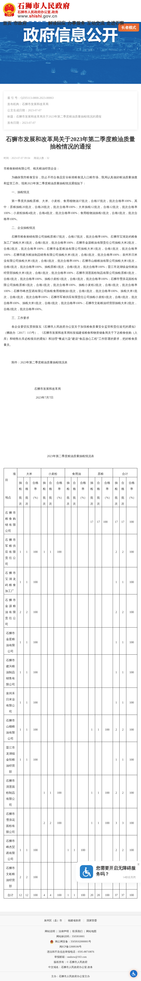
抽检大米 (121, 303)
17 (57, 236)
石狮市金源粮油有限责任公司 (10, 612)
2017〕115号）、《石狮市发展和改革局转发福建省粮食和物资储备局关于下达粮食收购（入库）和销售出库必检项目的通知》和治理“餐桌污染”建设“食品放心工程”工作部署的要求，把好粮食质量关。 (70, 338)
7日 (51, 397)
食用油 (76, 473)
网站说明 (50, 931)
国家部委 (92, 920)
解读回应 (57, 23)
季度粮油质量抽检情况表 (51, 362)
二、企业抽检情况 (23, 227)
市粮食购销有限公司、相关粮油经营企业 (30, 168)
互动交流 (96, 23)
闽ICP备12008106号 (70, 946)
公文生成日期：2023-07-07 (24, 110)
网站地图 (91, 931)
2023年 (40, 397)
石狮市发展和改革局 (47, 388)
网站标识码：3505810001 (70, 936)
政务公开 (37, 23)
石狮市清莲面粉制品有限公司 (10, 792)
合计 (125, 473)
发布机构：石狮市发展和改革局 (27, 104)
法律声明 (64, 931)
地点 (8, 497)
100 (105, 521)
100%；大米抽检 (80, 207)
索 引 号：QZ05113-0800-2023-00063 (30, 97)
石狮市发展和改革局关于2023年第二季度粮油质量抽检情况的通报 (70, 143)
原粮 (101, 473)
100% (38, 309)
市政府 (20, 23)
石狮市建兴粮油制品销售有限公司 (10, 672)
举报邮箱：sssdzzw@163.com (70, 957)
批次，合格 (89, 200)
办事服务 (76, 23)
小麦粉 (52, 473)
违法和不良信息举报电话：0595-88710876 (70, 951)
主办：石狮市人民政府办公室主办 (70, 976)
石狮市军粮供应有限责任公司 (10, 551)
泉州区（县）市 (53, 920)
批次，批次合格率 (112, 200)
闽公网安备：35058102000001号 (73, 941)
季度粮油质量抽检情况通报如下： (64, 183)
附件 (14, 362)
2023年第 (33, 183)
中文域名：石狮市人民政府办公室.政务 (70, 967)
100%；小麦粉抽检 (16, 213)
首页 (7, 23)
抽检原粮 (50, 236)
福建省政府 (74, 920)
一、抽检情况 (20, 192)
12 (92, 207)
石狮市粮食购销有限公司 (28, 236)
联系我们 (77, 931)
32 (48, 158)
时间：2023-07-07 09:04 (17, 158)
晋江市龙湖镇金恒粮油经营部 (10, 759)
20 (23, 207)
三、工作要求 (20, 317)
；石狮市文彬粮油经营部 (98, 303)
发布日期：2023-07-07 (21, 122)
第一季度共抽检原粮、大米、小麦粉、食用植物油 (45, 200)
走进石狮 (115, 23)
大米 (29, 473)
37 (80, 200)
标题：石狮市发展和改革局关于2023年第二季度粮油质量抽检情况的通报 (54, 116)
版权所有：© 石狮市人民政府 (70, 962)
